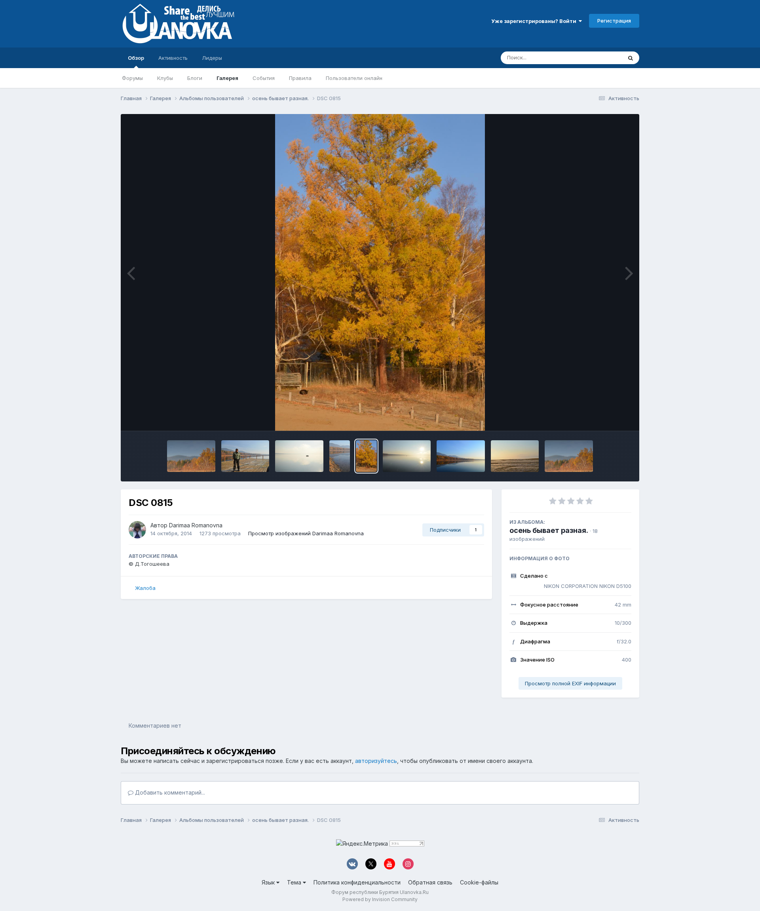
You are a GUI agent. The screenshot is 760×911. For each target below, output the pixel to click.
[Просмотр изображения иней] (515, 456)
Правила (300, 78)
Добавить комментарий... (169, 792)
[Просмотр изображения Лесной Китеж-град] (569, 456)
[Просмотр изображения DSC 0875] (245, 456)
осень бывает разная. (548, 530)
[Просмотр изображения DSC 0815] (366, 456)
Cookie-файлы (479, 882)
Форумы (132, 78)
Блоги (194, 78)
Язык (269, 882)
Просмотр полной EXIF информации (570, 683)
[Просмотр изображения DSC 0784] (407, 456)
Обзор (136, 58)
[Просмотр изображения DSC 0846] (299, 456)
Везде (604, 58)
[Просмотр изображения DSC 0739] (191, 456)
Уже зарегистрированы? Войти (535, 21)
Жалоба (145, 588)
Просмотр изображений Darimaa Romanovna (306, 533)
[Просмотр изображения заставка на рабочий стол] (461, 456)
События (264, 78)
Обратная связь (430, 882)
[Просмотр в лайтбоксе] (379, 272)
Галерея (227, 78)
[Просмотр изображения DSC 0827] (339, 456)
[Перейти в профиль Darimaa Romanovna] (137, 529)
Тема (295, 882)
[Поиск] (630, 57)
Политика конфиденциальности (357, 882)
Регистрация (614, 20)
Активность (173, 58)
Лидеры (212, 58)
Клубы (165, 78)
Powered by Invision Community (380, 899)
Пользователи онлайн (354, 78)
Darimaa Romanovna (195, 525)
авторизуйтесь (376, 760)
